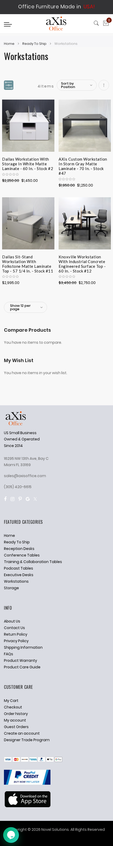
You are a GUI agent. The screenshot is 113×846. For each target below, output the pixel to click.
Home (9, 43)
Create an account (22, 733)
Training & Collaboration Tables (33, 561)
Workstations (16, 581)
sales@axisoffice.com (25, 475)
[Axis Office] (56, 24)
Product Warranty (20, 660)
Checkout (13, 707)
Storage (11, 588)
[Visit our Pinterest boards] (20, 499)
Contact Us (14, 627)
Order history (16, 713)
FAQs (8, 654)
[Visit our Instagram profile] (12, 499)
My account (15, 720)
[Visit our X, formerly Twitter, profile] (35, 499)
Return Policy (15, 634)
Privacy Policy (16, 640)
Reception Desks (19, 548)
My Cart (11, 700)
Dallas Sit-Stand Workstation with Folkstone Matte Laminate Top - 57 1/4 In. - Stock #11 (27, 260)
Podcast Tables (18, 568)
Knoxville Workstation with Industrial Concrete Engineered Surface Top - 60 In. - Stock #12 (82, 260)
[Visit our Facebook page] (5, 499)
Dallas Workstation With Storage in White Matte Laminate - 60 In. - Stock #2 (27, 163)
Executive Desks (18, 574)
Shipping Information (23, 647)
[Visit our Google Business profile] (28, 499)
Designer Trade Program (27, 740)
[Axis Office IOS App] (27, 806)
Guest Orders (16, 726)
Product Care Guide (22, 667)
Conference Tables (22, 555)
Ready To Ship (34, 43)
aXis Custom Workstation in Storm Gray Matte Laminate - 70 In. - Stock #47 (83, 163)
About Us (12, 621)
